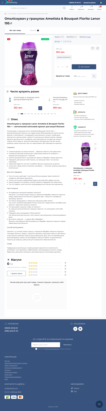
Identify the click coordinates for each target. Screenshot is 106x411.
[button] (18, 113)
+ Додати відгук (16, 273)
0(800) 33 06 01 (11, 328)
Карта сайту (8, 374)
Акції (6, 379)
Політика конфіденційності (51, 349)
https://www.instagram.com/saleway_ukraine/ (75, 329)
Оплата (81, 112)
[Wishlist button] (93, 48)
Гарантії (82, 127)
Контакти (8, 370)
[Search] (64, 8)
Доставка (82, 93)
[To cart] (40, 108)
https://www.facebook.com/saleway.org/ (80, 329)
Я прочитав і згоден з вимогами (54, 349)
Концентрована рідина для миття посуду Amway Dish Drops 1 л (67, 99)
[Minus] (58, 66)
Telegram (76, 388)
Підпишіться (67, 344)
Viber (75, 391)
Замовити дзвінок (90, 2)
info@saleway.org (11, 388)
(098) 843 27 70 (11, 331)
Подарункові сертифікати (13, 377)
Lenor (89, 37)
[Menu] (3, 3)
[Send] (94, 76)
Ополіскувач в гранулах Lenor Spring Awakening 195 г (26, 98)
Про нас (7, 361)
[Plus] (67, 66)
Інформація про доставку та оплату (16, 363)
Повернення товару (11, 372)
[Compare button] (98, 48)
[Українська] (101, 2)
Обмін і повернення (11, 365)
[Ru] (99, 2)
